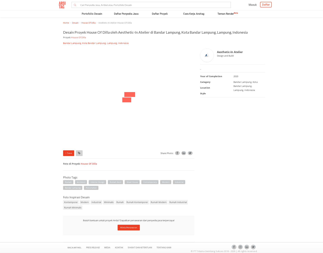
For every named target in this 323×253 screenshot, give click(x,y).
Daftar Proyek (160, 13)
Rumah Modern (159, 202)
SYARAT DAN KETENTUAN (140, 247)
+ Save (68, 153)
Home (66, 22)
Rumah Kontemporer (137, 202)
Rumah (68, 182)
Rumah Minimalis (72, 207)
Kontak (119, 247)
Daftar (266, 4)
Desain (75, 22)
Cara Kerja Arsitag (193, 13)
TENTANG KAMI (164, 247)
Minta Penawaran (128, 227)
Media (107, 247)
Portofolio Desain (92, 13)
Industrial (179, 182)
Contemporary (150, 182)
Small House (132, 182)
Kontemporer (71, 202)
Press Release (92, 247)
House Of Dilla (88, 22)
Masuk (253, 4)
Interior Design (97, 182)
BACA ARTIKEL (74, 247)
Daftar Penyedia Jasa (126, 13)
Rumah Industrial (178, 202)
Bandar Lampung (73, 188)
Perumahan (91, 188)
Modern (166, 182)
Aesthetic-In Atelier (230, 52)
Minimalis (109, 202)
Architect (81, 182)
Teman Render (228, 13)
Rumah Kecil (115, 182)
